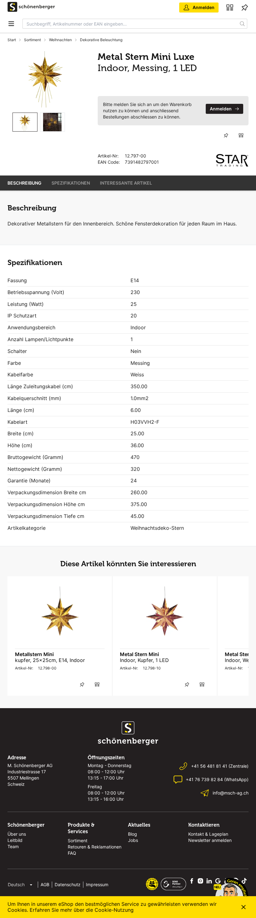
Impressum (97, 884)
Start (11, 39)
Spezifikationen (71, 183)
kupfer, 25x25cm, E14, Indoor (50, 660)
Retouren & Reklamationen (94, 846)
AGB (45, 884)
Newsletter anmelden (210, 840)
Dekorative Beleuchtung (101, 39)
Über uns (16, 834)
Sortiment (32, 39)
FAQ (72, 853)
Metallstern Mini (34, 654)
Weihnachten (60, 39)
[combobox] (130, 24)
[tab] (24, 122)
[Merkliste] (244, 7)
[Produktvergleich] (229, 7)
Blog (132, 834)
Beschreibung (24, 183)
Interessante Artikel (126, 183)
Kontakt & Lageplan (208, 834)
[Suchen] (242, 24)
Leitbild (14, 840)
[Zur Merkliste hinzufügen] (226, 135)
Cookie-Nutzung (114, 910)
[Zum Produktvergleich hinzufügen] (241, 135)
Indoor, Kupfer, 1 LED (144, 660)
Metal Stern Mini (139, 654)
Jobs (133, 840)
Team (13, 846)
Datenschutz (68, 884)
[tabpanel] (45, 79)
